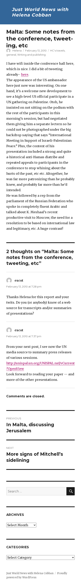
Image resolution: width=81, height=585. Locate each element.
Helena (17, 50)
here (24, 74)
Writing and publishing (31, 54)
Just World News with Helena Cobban (40, 12)
